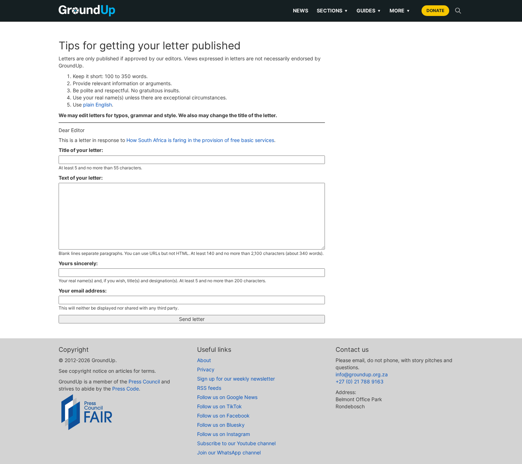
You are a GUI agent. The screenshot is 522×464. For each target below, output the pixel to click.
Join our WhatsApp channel (229, 452)
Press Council (144, 381)
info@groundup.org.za (362, 374)
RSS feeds (209, 388)
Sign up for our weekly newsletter (236, 379)
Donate (435, 10)
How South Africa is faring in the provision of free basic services (200, 140)
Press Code (125, 389)
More (400, 10)
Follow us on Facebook (223, 416)
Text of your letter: (81, 178)
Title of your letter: (81, 150)
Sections (332, 10)
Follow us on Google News (227, 397)
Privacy (205, 369)
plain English (97, 105)
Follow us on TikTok (219, 406)
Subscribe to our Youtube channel (236, 443)
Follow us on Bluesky (221, 425)
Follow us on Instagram (223, 434)
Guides (369, 10)
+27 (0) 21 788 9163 (360, 381)
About (204, 360)
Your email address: (83, 291)
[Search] (458, 10)
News (300, 10)
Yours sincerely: (78, 263)
